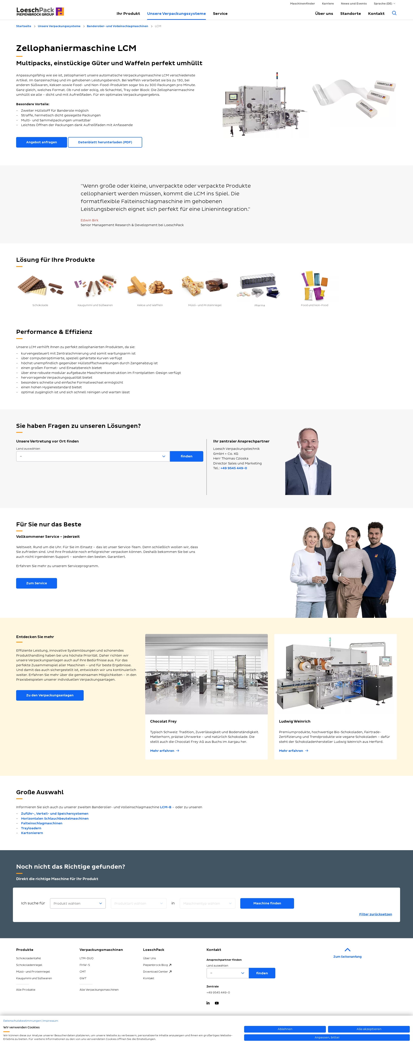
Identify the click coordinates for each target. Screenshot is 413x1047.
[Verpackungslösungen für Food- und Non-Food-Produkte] (314, 286)
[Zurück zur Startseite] (61, 9)
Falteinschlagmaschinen (41, 823)
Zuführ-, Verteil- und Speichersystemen (54, 814)
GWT (83, 978)
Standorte (350, 13)
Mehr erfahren (162, 751)
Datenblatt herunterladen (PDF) (105, 142)
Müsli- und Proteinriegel (33, 971)
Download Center (155, 971)
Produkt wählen (67, 904)
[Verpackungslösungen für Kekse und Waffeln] (150, 286)
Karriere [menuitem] (328, 3)
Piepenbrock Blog (155, 965)
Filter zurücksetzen (375, 914)
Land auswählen (28, 448)
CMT (83, 971)
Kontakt (376, 13)
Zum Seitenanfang (347, 957)
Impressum (50, 1020)
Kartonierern (32, 833)
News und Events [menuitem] (354, 3)
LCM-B (165, 807)
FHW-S (85, 965)
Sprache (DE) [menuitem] (383, 3)
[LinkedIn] (208, 1003)
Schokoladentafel (28, 958)
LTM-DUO (87, 958)
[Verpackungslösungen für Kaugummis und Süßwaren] (95, 286)
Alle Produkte (25, 989)
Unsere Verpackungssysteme (176, 13)
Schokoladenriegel (29, 965)
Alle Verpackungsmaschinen (99, 989)
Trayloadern (31, 828)
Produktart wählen (130, 904)
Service (220, 13)
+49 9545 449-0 (233, 468)
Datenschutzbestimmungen (22, 1020)
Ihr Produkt (128, 13)
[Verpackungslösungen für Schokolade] (40, 286)
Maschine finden (267, 903)
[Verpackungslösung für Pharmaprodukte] (260, 286)
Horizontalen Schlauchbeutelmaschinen (55, 819)
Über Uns (149, 958)
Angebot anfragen (41, 142)
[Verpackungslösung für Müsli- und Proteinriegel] (205, 286)
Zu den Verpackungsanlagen (50, 695)
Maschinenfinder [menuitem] (302, 3)
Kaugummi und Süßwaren (34, 978)
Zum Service (36, 583)
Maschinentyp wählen (201, 904)
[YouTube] (217, 1003)
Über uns (324, 13)
